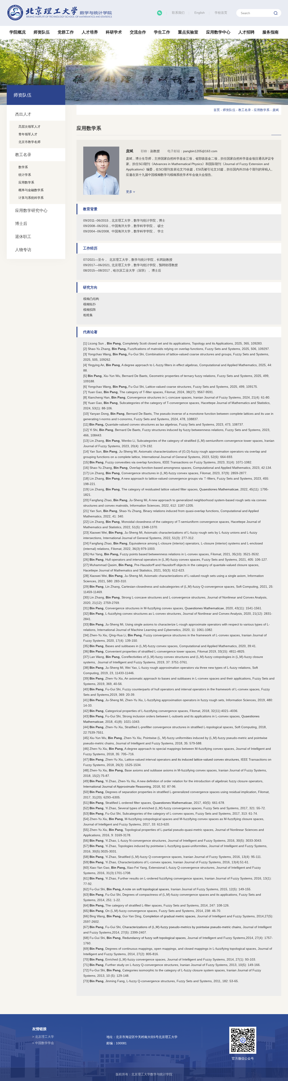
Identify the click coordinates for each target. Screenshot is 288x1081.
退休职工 (23, 236)
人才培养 (90, 32)
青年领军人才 (27, 134)
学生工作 (162, 32)
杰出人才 (23, 114)
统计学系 (24, 175)
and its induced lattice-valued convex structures (205, 759)
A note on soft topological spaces (145, 889)
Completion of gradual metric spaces (169, 916)
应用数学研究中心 (31, 210)
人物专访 (23, 249)
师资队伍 (42, 32)
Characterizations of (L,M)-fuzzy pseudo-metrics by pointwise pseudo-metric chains (181, 927)
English (199, 12)
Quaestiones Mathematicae (218, 489)
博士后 (21, 223)
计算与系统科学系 (31, 197)
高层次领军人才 (29, 126)
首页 (217, 110)
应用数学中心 (218, 32)
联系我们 (178, 12)
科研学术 (114, 32)
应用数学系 (26, 182)
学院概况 (17, 32)
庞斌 (275, 110)
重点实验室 (188, 32)
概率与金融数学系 (31, 190)
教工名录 (23, 154)
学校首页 (221, 12)
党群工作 (66, 32)
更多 (129, 191)
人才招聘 (246, 32)
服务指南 (270, 32)
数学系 (23, 167)
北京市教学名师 (29, 142)
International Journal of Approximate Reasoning (117, 786)
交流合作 (138, 32)
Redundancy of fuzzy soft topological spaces (154, 938)
